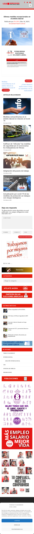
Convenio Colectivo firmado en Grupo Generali (17, 323)
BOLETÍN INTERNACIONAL (12, 361)
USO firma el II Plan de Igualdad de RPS (18, 315)
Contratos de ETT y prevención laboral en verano (18, 329)
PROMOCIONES (7, 372)
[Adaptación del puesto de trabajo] (17, 160)
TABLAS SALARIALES (9, 353)
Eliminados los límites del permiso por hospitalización (17, 335)
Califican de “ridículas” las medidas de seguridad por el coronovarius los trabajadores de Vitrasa (17, 146)
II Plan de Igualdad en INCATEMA (16, 309)
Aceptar (17, 520)
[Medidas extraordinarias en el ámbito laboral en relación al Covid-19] (17, 106)
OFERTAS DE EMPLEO (9, 368)
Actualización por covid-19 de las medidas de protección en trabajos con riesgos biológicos (16, 196)
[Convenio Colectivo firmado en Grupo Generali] (5, 323)
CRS (4, 364)
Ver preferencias (17, 529)
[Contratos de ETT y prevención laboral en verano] (5, 330)
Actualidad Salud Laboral (17, 23)
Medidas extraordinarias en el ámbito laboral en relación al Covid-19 (17, 119)
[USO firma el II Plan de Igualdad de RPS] (5, 317)
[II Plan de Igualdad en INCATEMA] (5, 311)
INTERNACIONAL (8, 357)
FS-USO (16, 21)
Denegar (17, 525)
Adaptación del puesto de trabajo (16, 171)
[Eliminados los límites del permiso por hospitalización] (5, 336)
